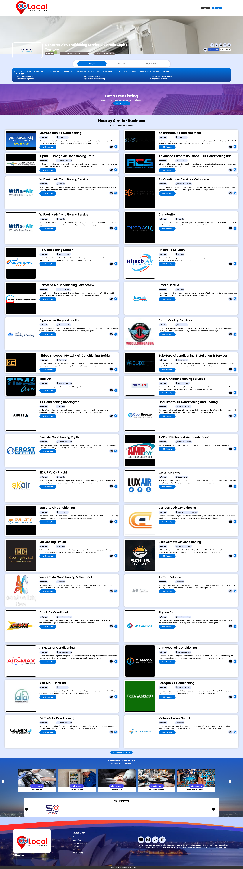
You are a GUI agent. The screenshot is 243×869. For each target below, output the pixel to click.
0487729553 (74, 396)
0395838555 (193, 305)
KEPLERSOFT (134, 867)
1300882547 (74, 421)
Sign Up (124, 103)
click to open (37, 786)
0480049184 (193, 199)
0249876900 (74, 632)
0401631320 (193, 398)
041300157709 (74, 152)
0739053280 (74, 702)
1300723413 (74, 269)
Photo (121, 63)
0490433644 (193, 269)
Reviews (151, 63)
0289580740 (193, 421)
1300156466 (74, 176)
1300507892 (193, 702)
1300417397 (193, 492)
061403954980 (193, 527)
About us (76, 837)
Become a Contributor (81, 846)
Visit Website (213, 50)
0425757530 (74, 597)
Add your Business (80, 843)
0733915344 (193, 340)
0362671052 (74, 375)
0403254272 (193, 176)
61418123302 (193, 561)
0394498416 (74, 561)
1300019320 (74, 199)
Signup (216, 8)
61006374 (226, 49)
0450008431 (193, 454)
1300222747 (193, 152)
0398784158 (193, 234)
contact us (77, 840)
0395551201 (74, 492)
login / (118, 103)
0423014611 (74, 340)
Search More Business (121, 752)
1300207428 (74, 667)
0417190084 (193, 375)
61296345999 (74, 457)
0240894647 (74, 738)
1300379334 (193, 667)
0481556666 (193, 738)
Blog (74, 849)
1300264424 (193, 632)
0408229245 (74, 305)
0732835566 (74, 527)
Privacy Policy (78, 852)
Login (206, 8)
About (91, 63)
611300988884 (193, 597)
